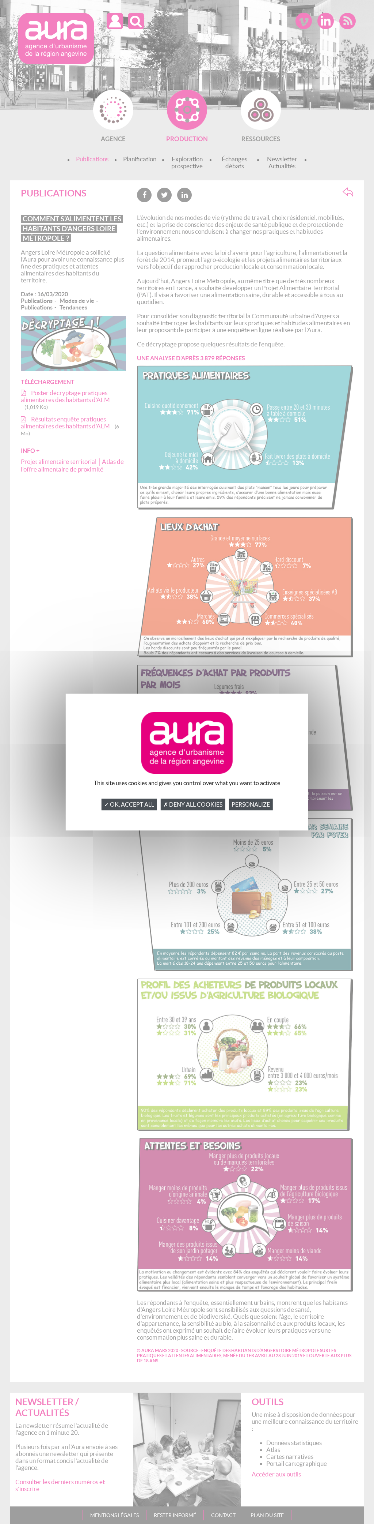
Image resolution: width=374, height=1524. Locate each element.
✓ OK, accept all (129, 804)
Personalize (251, 804)
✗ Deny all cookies (192, 804)
